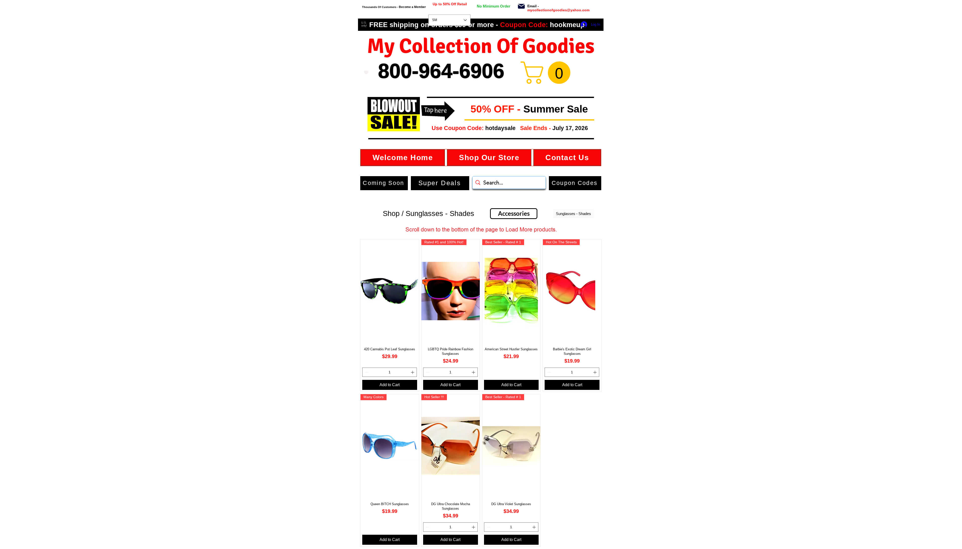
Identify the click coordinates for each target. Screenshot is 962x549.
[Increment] (413, 372)
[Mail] (521, 6)
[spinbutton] (389, 372)
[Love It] (366, 72)
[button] (466, 109)
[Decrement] (366, 372)
